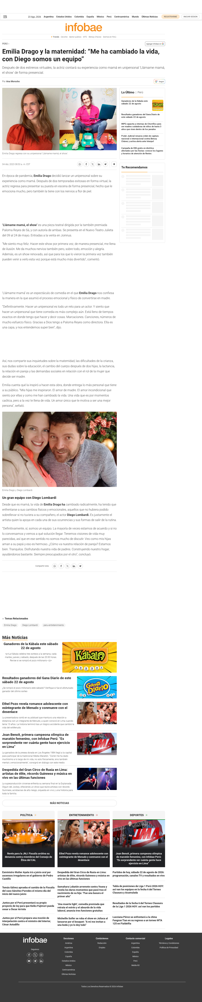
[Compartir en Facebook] (86, 164)
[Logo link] (83, 27)
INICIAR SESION (190, 17)
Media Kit (135, 965)
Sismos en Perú (109, 37)
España (90, 16)
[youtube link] (29, 961)
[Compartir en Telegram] (105, 164)
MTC (85, 37)
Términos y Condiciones (169, 943)
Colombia (79, 16)
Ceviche (64, 37)
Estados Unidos (64, 16)
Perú (109, 16)
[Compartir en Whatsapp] (79, 164)
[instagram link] (41, 955)
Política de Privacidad (169, 947)
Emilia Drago (10, 625)
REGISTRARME (170, 17)
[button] (5, 16)
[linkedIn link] (41, 961)
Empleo (102, 947)
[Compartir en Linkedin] (99, 164)
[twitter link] (35, 955)
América (68, 943)
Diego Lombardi (30, 625)
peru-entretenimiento (54, 625)
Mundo (135, 16)
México (100, 16)
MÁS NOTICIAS (59, 803)
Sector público (75, 37)
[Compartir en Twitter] (92, 164)
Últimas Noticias (150, 16)
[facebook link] (29, 955)
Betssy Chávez (95, 37)
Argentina (49, 16)
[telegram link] (35, 961)
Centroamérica (121, 16)
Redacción (101, 943)
